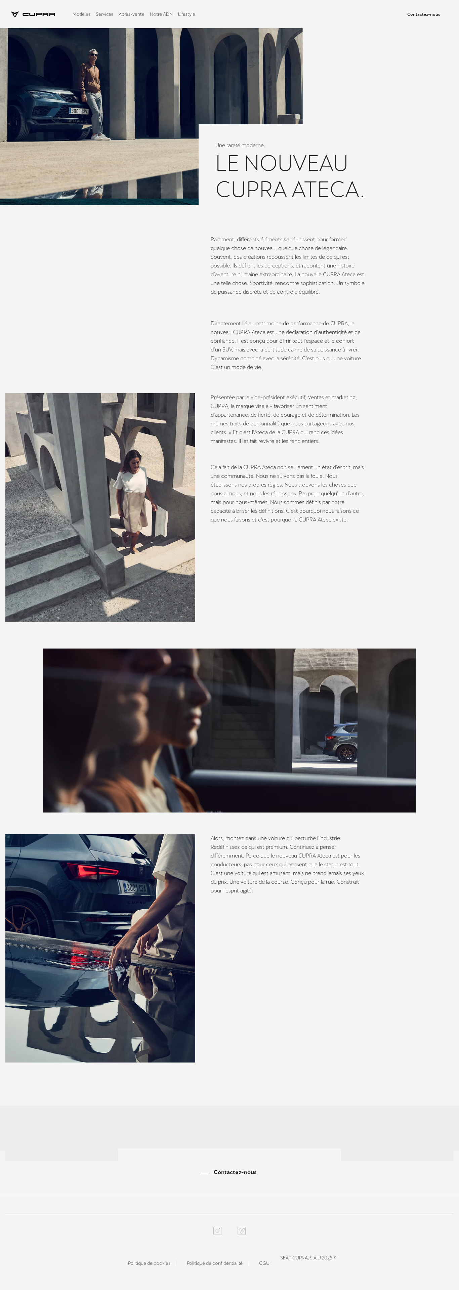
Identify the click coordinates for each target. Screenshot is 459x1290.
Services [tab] (104, 14)
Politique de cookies (149, 1263)
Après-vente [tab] (131, 14)
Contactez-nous (423, 14)
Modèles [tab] (81, 14)
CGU (264, 1263)
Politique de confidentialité (215, 1263)
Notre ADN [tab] (161, 14)
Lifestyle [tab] (186, 14)
